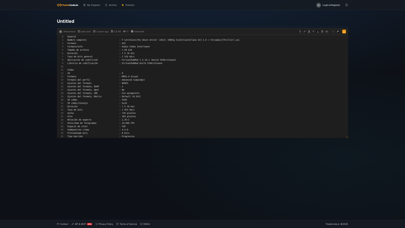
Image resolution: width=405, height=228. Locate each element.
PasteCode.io (333, 224)
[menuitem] (69, 5)
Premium (129, 5)
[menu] (202, 5)
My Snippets (93, 5)
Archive (113, 5)
